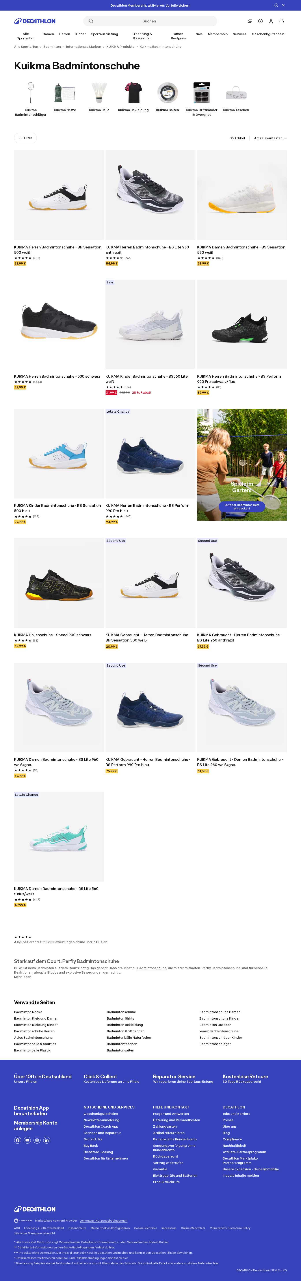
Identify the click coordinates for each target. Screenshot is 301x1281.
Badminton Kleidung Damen (36, 1018)
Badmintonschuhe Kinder (219, 1018)
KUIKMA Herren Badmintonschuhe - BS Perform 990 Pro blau (148, 508)
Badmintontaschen (122, 1044)
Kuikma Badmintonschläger (30, 112)
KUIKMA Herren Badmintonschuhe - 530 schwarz (57, 376)
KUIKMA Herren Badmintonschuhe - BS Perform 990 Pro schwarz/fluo (239, 379)
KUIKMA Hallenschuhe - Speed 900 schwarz (52, 635)
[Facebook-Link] (17, 1140)
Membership (218, 34)
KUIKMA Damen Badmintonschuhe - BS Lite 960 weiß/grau (56, 762)
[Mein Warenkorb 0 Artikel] (281, 21)
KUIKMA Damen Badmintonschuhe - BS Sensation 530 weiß (241, 250)
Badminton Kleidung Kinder (36, 1025)
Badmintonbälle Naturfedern (129, 1037)
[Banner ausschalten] (276, 5)
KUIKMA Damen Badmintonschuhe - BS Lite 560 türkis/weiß (56, 891)
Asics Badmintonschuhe (33, 1037)
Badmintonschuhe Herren (34, 1031)
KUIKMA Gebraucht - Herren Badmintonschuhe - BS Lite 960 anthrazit (240, 637)
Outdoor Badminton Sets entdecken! (242, 506)
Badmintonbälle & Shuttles (35, 1044)
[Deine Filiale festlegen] (250, 21)
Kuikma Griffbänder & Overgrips (201, 112)
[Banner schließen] (283, 5)
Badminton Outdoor (215, 1025)
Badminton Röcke (28, 1012)
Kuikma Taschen (236, 110)
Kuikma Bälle (99, 110)
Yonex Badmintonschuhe (219, 1031)
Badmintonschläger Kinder (220, 1037)
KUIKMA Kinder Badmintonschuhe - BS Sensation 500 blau (58, 508)
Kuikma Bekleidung (133, 110)
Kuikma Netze (65, 110)
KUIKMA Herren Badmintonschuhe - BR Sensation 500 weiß (58, 250)
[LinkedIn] (46, 1140)
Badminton (45, 968)
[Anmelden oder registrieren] (271, 21)
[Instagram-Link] (37, 1140)
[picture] (59, 195)
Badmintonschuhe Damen (219, 1012)
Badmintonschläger (215, 1044)
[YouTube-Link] (27, 1140)
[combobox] (270, 138)
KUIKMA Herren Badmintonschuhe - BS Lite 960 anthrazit (148, 250)
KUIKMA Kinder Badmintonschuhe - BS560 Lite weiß (147, 379)
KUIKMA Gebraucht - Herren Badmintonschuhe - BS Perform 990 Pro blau (148, 762)
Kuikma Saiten (167, 110)
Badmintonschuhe (151, 968)
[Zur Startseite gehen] (35, 21)
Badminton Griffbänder (125, 1031)
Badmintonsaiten (120, 1050)
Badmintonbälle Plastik (32, 1050)
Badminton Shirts (120, 1018)
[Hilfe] (260, 21)
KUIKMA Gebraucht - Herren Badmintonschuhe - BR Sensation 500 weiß (148, 637)
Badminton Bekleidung (125, 1025)
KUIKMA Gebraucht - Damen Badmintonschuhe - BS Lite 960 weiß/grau (240, 762)
